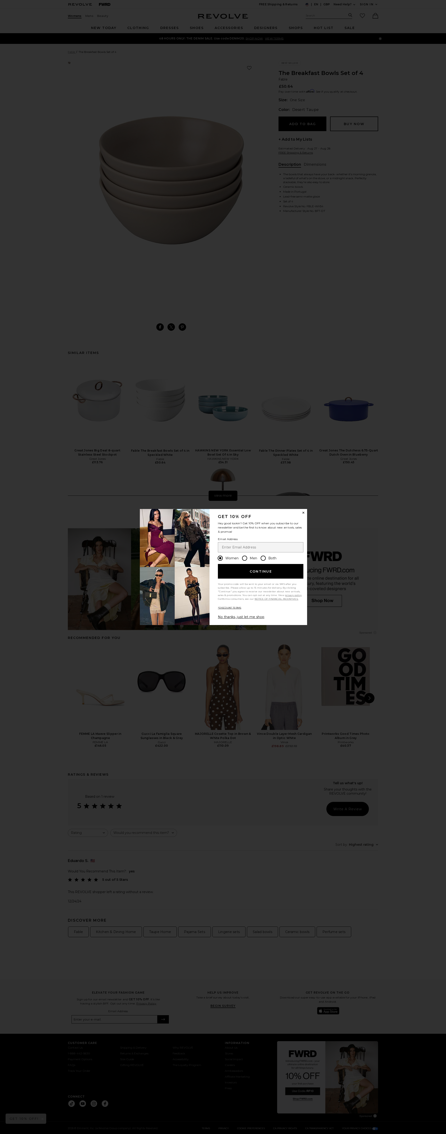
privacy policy (293, 595)
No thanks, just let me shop (241, 617)
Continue (261, 571)
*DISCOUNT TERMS (229, 607)
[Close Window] (303, 512)
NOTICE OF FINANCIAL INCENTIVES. (276, 598)
